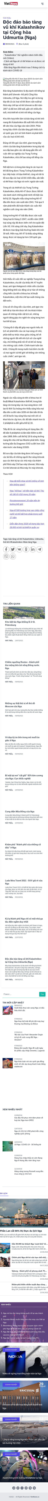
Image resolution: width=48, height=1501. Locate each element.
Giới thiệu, (9, 640)
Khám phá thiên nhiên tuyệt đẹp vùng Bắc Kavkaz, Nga (28, 1284)
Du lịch (3, 1193)
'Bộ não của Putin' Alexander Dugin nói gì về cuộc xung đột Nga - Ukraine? (28, 1037)
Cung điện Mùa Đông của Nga (19, 811)
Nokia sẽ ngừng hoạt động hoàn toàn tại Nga (22, 1373)
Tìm (42, 994)
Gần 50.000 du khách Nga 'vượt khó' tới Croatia (29, 1244)
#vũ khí (6, 542)
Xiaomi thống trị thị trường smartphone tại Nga (22, 1478)
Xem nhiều (6, 1305)
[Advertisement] (24, 579)
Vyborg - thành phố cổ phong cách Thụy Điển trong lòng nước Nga (29, 1271)
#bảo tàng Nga (29, 542)
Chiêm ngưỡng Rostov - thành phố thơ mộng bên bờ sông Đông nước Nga (22, 665)
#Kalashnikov (16, 542)
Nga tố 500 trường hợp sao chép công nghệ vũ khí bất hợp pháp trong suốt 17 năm (27, 514)
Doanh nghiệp (11, 1350)
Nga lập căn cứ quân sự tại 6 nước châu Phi (21, 1338)
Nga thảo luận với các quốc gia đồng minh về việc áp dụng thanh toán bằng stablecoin (29, 1064)
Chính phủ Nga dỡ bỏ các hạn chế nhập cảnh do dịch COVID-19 (29, 1257)
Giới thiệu (7, 18)
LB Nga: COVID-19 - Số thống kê (27, 1144)
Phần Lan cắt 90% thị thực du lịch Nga (21, 1231)
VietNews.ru (34, 1497)
